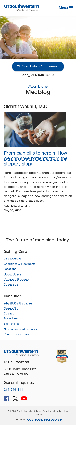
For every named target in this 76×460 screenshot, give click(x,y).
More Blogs (38, 86)
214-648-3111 (14, 389)
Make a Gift (11, 308)
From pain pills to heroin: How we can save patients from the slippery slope (36, 158)
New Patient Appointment (40, 66)
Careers (9, 313)
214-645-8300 (42, 75)
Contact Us (11, 284)
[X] (15, 400)
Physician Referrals (16, 279)
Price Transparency (16, 334)
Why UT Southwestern (18, 303)
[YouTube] (24, 400)
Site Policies (11, 324)
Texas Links (11, 318)
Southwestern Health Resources (44, 419)
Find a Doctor (12, 258)
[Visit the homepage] (21, 8)
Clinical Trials (12, 274)
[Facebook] (7, 400)
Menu (64, 7)
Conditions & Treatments (19, 264)
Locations (10, 269)
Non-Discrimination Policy (20, 329)
